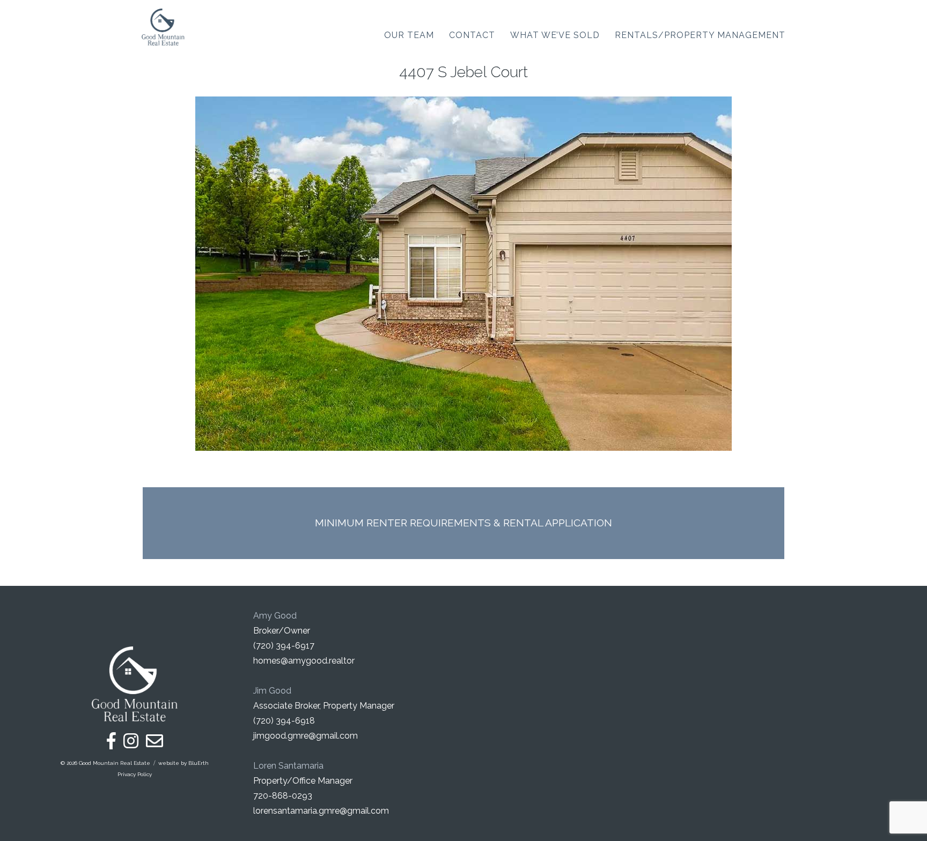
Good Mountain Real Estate (114, 763)
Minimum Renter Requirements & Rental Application (463, 523)
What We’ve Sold (555, 35)
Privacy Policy (134, 774)
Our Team (409, 35)
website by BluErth (183, 763)
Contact (472, 35)
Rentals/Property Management (700, 35)
